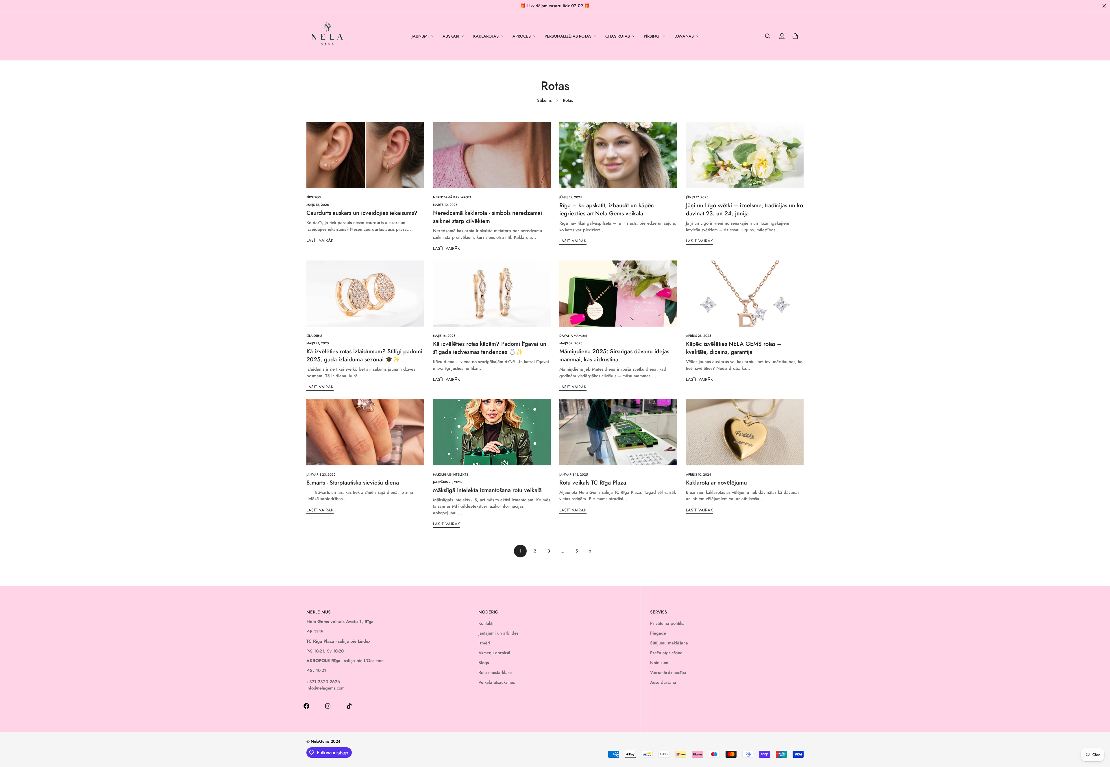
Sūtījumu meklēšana (669, 643)
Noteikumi (659, 662)
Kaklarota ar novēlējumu (716, 482)
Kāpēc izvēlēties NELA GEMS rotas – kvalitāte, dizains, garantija (733, 348)
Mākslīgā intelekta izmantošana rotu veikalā (487, 490)
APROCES (522, 36)
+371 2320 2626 (323, 682)
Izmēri (484, 643)
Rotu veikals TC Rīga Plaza (592, 482)
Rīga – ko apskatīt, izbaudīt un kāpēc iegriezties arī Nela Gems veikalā (606, 209)
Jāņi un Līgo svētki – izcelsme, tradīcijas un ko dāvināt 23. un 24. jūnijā (744, 209)
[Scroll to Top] (1098, 735)
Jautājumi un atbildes (498, 633)
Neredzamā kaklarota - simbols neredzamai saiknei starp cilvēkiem (487, 217)
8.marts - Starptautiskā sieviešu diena (352, 482)
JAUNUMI (420, 36)
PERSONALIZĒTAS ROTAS (568, 36)
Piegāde (658, 633)
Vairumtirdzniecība (668, 672)
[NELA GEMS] (327, 36)
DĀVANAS (684, 36)
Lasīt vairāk (320, 240)
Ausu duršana (663, 682)
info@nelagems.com (325, 688)
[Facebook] (306, 706)
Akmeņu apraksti (494, 653)
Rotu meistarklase (495, 672)
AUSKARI (451, 36)
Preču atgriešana (666, 653)
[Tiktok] (349, 706)
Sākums (544, 100)
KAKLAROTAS (486, 36)
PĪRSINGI (652, 36)
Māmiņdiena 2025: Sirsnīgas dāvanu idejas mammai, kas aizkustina (614, 355)
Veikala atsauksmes (496, 682)
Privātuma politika (667, 623)
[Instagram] (328, 706)
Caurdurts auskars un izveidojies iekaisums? (361, 213)
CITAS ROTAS (617, 36)
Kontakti (485, 623)
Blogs (483, 662)
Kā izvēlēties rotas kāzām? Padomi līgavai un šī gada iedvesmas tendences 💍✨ (489, 348)
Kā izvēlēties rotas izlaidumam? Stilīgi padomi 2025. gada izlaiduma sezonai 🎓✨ (364, 355)
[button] (795, 36)
